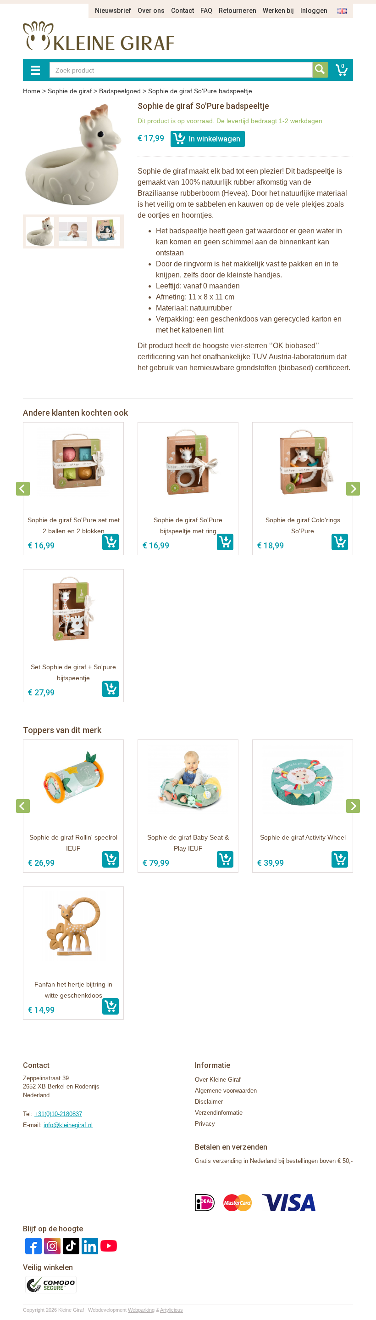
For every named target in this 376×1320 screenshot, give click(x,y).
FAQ (206, 10)
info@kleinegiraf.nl (68, 1125)
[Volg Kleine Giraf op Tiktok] (70, 1245)
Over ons (151, 10)
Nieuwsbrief (113, 10)
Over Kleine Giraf (218, 1079)
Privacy (205, 1123)
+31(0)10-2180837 (58, 1114)
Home (31, 91)
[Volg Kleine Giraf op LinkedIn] (88, 1245)
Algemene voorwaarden (226, 1090)
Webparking (141, 1310)
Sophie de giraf (70, 91)
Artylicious (171, 1310)
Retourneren (237, 10)
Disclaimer (209, 1101)
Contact (182, 10)
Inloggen (313, 10)
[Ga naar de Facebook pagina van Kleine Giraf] (32, 1245)
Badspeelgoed (120, 91)
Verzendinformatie (219, 1112)
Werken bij (278, 10)
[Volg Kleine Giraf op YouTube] (107, 1245)
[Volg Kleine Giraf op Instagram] (51, 1245)
